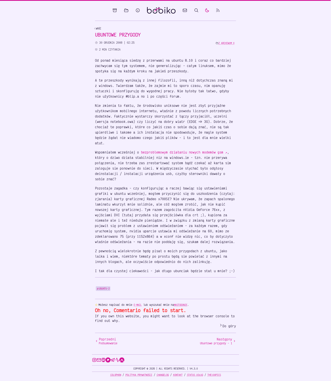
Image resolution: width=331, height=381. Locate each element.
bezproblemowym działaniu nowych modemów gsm (184, 152)
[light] (207, 10)
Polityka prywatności (138, 374)
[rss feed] (218, 10)
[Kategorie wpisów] (126, 10)
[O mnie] (138, 10)
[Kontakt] (185, 10)
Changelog (163, 374)
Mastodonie (180, 304)
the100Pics (214, 374)
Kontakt (178, 374)
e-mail (138, 304)
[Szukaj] (196, 10)
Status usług (195, 374)
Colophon (115, 374)
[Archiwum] (115, 10)
